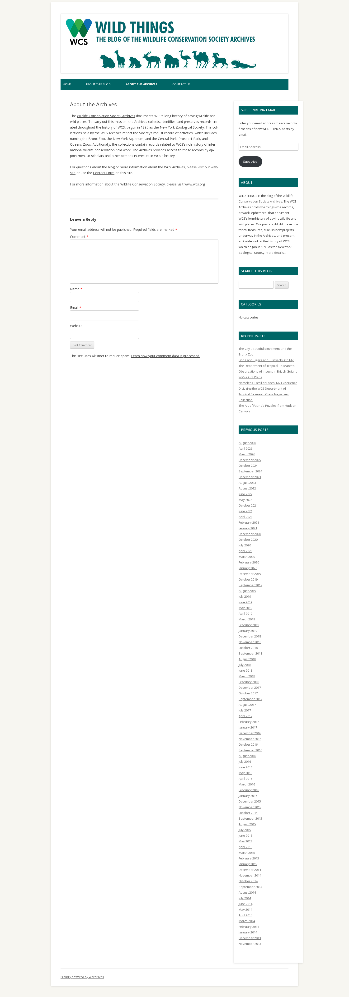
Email (75, 307)
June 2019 (245, 602)
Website (76, 325)
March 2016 (247, 784)
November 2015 (250, 807)
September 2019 (250, 585)
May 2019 (245, 608)
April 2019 (245, 613)
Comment (79, 236)
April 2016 (245, 778)
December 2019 (250, 574)
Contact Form (103, 173)
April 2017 (245, 716)
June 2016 (245, 767)
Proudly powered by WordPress (82, 977)
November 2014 (250, 875)
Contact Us (181, 84)
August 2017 (247, 704)
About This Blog (98, 84)
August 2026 (247, 443)
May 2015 (245, 841)
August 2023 (247, 482)
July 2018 (245, 665)
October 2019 (248, 579)
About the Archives (141, 84)
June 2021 (245, 511)
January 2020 (248, 568)
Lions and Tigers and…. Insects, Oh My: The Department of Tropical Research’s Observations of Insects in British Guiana (268, 366)
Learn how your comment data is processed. (165, 356)
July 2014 (245, 898)
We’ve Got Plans (250, 377)
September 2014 (250, 887)
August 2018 (247, 659)
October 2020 (248, 539)
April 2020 (245, 551)
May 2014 (245, 909)
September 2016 (250, 750)
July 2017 (245, 710)
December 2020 (250, 534)
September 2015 (250, 818)
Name (76, 289)
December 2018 (250, 636)
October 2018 (248, 648)
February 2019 (249, 625)
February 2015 (249, 858)
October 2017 (248, 693)
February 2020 (249, 562)
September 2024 (250, 471)
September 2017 (250, 699)
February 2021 (249, 522)
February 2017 (249, 722)
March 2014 (247, 921)
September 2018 (250, 653)
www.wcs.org (194, 184)
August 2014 (247, 892)
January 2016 (248, 796)
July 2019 (245, 596)
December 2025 (250, 460)
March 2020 (247, 556)
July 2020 (245, 545)
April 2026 (245, 448)
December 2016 (250, 733)
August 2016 (247, 756)
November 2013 (250, 944)
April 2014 (245, 915)
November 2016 (250, 739)
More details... (276, 252)
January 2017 (248, 727)
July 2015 (245, 830)
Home (67, 84)
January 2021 (248, 528)
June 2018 (245, 670)
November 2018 (250, 642)
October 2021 (248, 505)
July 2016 (245, 761)
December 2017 (250, 687)
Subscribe (250, 161)
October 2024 (248, 465)
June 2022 (245, 494)
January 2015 (248, 864)
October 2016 (248, 744)
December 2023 (250, 477)
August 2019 (247, 591)
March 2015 (247, 852)
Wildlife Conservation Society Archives (106, 116)
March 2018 (247, 676)
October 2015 (248, 813)
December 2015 (250, 801)
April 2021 (245, 517)
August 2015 (247, 824)
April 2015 (245, 847)
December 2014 (250, 870)
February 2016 (249, 790)
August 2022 (247, 488)
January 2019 (248, 630)
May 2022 (245, 500)
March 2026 (247, 454)
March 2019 (247, 619)
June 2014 (245, 904)
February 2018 (249, 682)
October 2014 (248, 881)
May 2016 (245, 773)
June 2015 (245, 835)
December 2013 (250, 938)
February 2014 (249, 926)
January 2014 (248, 932)
